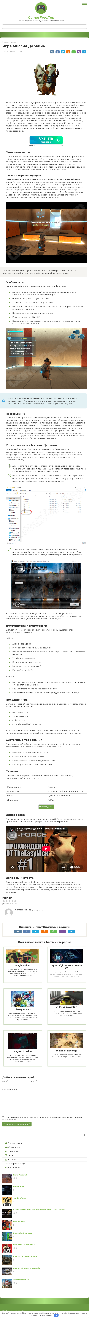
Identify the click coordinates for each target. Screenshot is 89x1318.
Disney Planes (22, 1009)
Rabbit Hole (18, 1186)
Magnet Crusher (22, 1051)
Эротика (11, 1159)
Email (33, 1081)
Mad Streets (19, 1221)
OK (56, 1315)
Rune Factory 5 (20, 1175)
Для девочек (14, 1168)
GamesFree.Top (41, 17)
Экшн (10, 1155)
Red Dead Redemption (24, 1245)
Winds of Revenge (66, 1050)
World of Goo (19, 1198)
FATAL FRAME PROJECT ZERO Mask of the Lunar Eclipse (39, 1210)
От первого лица (16, 1163)
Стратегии (13, 1151)
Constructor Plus (21, 1280)
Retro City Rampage (22, 1233)
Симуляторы (14, 1147)
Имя (5, 1081)
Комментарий (9, 1089)
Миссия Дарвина (46, 807)
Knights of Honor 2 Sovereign (27, 1268)
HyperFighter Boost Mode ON (66, 966)
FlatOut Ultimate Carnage (25, 1256)
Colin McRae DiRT (66, 1007)
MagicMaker (22, 965)
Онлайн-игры (15, 1143)
